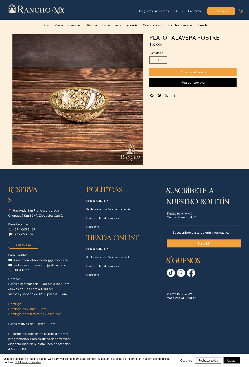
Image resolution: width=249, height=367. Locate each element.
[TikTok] (171, 273)
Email (171, 213)
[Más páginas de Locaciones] (121, 25)
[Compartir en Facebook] (152, 95)
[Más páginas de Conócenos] (162, 25)
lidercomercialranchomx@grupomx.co (40, 260)
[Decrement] (152, 60)
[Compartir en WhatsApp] (166, 95)
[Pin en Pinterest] (159, 95)
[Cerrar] (244, 360)
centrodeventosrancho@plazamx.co (39, 265)
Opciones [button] (186, 360)
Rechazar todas (208, 360)
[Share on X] (174, 95)
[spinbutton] (158, 60)
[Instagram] (181, 273)
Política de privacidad (28, 362)
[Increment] (164, 60)
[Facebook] (191, 273)
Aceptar (231, 360)
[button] (241, 11)
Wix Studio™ (188, 298)
